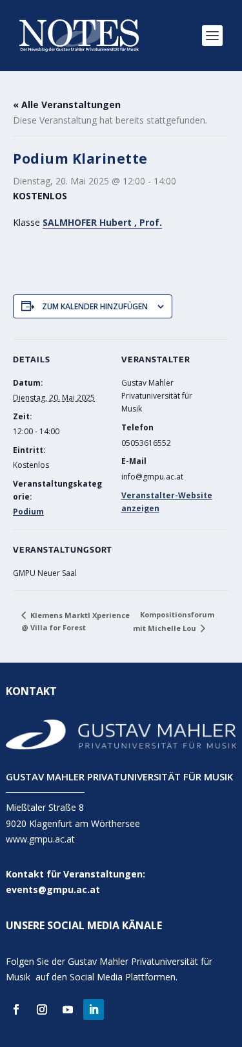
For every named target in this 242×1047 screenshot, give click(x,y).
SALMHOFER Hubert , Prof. (102, 222)
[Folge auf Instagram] (42, 1009)
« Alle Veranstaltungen (67, 104)
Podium (28, 511)
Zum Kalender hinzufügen (95, 306)
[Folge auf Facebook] (16, 1009)
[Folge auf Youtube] (67, 1009)
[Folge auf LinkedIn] (93, 1009)
